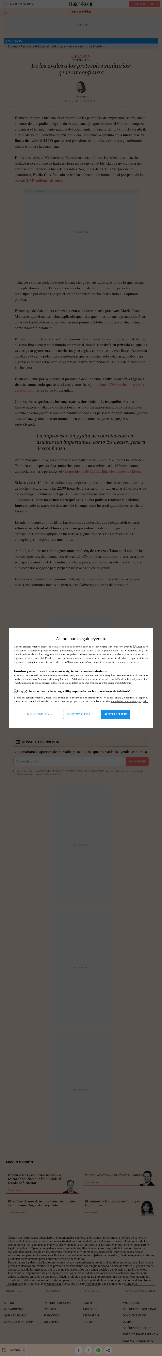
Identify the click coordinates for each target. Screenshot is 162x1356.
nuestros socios (63, 646)
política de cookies (106, 662)
